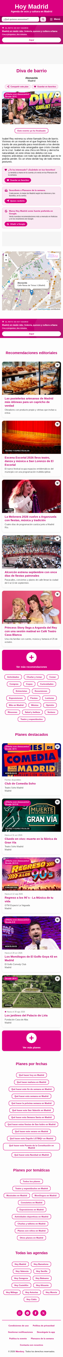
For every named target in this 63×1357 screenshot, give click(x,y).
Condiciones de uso (18, 1325)
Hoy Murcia (51, 1292)
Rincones (12, 712)
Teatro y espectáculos (32, 719)
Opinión (50, 705)
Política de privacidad (44, 1325)
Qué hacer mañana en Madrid (31, 1082)
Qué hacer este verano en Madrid (31, 1131)
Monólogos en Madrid (46, 1195)
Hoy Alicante (42, 1285)
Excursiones (41, 691)
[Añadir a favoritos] (57, 94)
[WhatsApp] (20, 1313)
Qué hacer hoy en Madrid (31, 1075)
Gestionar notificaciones (20, 1332)
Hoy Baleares (42, 1278)
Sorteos (51, 712)
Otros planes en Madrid (31, 1238)
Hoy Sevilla (41, 1271)
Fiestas (34, 698)
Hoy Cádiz (32, 1299)
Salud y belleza (32, 712)
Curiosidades (46, 684)
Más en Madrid (16, 705)
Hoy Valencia (22, 1271)
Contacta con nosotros (31, 1345)
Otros (8, 121)
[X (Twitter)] (43, 1313)
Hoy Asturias (31, 1292)
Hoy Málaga (12, 1292)
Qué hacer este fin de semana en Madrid (31, 1089)
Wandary (20, 1351)
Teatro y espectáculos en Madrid (31, 1188)
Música (34, 705)
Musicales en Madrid (16, 1195)
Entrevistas (21, 691)
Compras (14, 684)
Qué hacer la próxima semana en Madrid (31, 1103)
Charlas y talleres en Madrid (31, 1223)
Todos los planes (31, 1181)
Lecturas (49, 698)
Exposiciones (16, 698)
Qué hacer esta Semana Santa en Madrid (31, 1117)
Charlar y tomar (34, 677)
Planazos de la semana (42, 1338)
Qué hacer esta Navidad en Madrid (31, 1155)
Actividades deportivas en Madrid (31, 1216)
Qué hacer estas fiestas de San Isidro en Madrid (32, 1124)
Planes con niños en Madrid (32, 1231)
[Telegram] (27, 1313)
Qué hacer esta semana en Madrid (31, 1096)
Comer (52, 677)
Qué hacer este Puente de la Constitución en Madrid (31, 1146)
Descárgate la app (46, 1332)
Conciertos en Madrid (31, 1202)
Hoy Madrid (20, 1264)
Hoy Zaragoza (21, 1278)
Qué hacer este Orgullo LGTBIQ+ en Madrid (31, 1138)
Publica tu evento (18, 1338)
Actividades (13, 677)
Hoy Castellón (21, 1285)
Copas (29, 684)
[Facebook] (35, 1313)
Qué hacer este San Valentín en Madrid (31, 1110)
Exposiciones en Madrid (31, 1209)
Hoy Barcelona (41, 1264)
